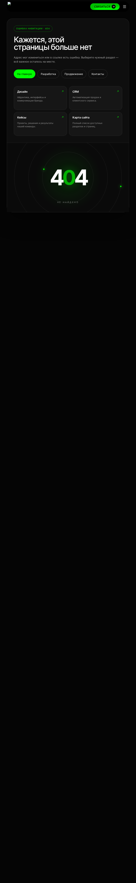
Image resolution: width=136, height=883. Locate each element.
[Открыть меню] (125, 7)
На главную (24, 74)
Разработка (48, 74)
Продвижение (74, 74)
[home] (20, 7)
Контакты (98, 74)
